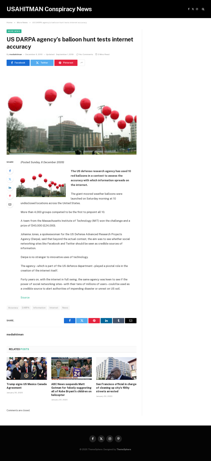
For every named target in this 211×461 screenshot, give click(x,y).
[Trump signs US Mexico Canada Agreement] (27, 368)
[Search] (202, 9)
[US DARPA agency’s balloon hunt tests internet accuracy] (71, 112)
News (65, 308)
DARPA (25, 308)
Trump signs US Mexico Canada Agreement (27, 386)
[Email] (10, 204)
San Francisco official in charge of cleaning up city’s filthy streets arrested (116, 388)
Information (39, 308)
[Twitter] (10, 179)
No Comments (86, 54)
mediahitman (15, 54)
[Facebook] (10, 170)
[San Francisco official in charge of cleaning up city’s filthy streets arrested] (116, 368)
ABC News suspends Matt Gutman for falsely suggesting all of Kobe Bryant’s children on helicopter (71, 389)
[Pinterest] (10, 196)
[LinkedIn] (10, 187)
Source (25, 297)
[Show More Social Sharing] (81, 63)
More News (14, 31)
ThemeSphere (124, 449)
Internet (54, 308)
